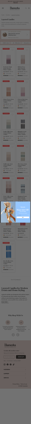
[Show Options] (28, 215)
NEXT (23, 217)
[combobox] (22, 215)
